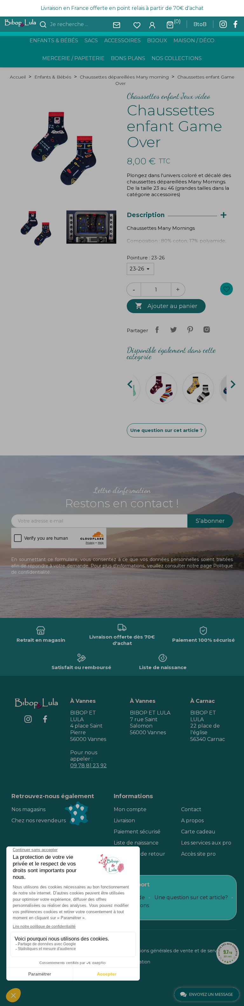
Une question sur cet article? (191, 897)
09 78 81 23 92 (88, 766)
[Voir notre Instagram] (223, 26)
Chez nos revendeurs (38, 821)
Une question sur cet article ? (166, 430)
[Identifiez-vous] (152, 25)
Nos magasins (28, 809)
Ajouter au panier (166, 306)
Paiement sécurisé (137, 832)
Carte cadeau (198, 832)
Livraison (124, 821)
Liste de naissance (136, 843)
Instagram (206, 329)
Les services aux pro (206, 843)
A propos (192, 821)
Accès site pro (198, 854)
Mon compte (130, 809)
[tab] (180, 215)
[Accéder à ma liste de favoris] (137, 25)
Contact (191, 809)
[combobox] (86, 24)
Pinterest (190, 329)
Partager (157, 329)
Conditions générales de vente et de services (175, 951)
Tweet (173, 329)
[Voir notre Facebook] (235, 26)
